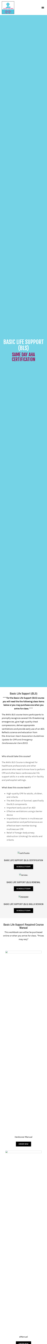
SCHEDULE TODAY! (23, 867)
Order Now (23, 1144)
